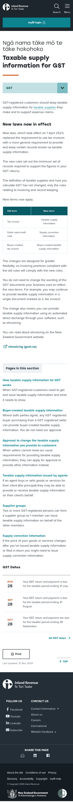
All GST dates (57, 638)
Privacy (52, 772)
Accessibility (26, 778)
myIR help (55, 778)
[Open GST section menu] (62, 88)
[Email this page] (24, 756)
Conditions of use (36, 772)
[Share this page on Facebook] (49, 756)
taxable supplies (45, 107)
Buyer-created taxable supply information (33, 410)
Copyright (41, 778)
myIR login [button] (34, 22)
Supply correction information (24, 536)
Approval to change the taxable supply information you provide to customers (31, 442)
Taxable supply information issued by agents (35, 475)
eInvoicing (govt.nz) (22, 347)
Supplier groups (14, 506)
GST (9, 88)
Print (18, 654)
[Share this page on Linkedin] (36, 756)
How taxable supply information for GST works (32, 382)
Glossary (12, 778)
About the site (15, 772)
